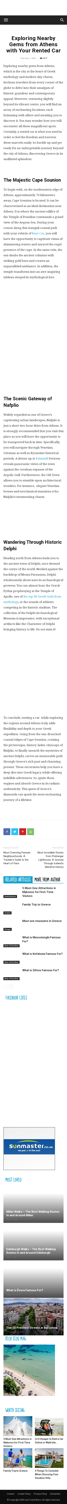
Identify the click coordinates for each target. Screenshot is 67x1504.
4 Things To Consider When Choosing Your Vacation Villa (47, 1474)
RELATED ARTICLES (18, 879)
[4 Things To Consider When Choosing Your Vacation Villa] (49, 1458)
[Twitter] (14, 831)
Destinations (10, 896)
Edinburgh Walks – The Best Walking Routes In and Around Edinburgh (31, 1250)
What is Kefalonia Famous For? (42, 953)
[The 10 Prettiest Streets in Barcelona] (33, 1316)
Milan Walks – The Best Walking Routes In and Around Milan (32, 1213)
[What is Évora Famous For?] (33, 1279)
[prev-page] (5, 987)
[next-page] (11, 987)
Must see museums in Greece (42, 921)
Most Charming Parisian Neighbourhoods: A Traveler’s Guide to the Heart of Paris (16, 858)
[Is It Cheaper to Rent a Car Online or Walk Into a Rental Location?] (49, 1426)
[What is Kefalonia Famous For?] (12, 958)
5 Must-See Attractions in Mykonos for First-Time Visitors (39, 892)
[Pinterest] (22, 831)
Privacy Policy (40, 1493)
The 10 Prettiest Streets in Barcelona (32, 1327)
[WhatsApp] (30, 831)
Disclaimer (55, 1493)
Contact (10, 1493)
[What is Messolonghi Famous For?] (12, 941)
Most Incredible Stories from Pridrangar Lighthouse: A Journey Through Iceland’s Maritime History (50, 860)
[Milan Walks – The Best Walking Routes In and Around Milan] (33, 1204)
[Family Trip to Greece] (12, 908)
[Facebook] (6, 831)
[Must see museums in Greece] (12, 925)
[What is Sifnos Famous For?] (12, 974)
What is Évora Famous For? (24, 1290)
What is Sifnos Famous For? (40, 970)
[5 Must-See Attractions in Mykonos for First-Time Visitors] (12, 892)
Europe (7, 929)
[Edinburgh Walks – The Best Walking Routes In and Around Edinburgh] (33, 1241)
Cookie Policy (24, 1493)
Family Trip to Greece (36, 904)
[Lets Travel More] (33, 8)
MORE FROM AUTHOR (47, 879)
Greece (7, 913)
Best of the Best (11, 946)
